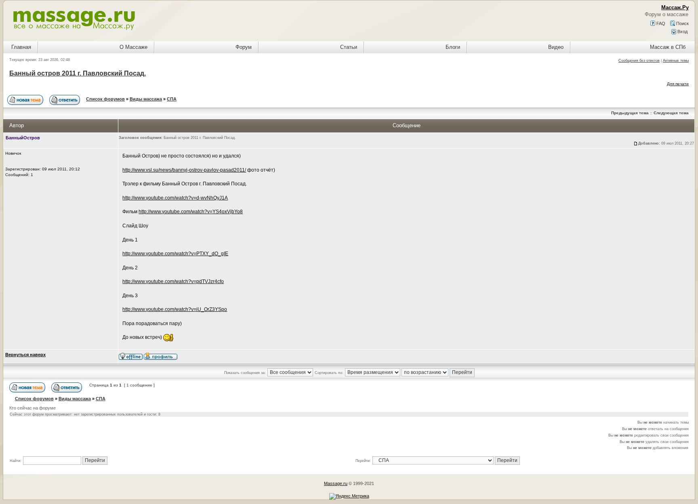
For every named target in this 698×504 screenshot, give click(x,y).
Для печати (678, 84)
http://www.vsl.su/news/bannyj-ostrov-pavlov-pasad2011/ (184, 170)
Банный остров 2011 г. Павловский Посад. (77, 73)
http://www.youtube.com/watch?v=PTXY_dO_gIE (175, 253)
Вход (681, 31)
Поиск (682, 23)
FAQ (660, 23)
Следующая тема (671, 113)
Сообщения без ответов (639, 61)
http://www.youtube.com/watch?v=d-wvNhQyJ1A (175, 198)
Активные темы (676, 61)
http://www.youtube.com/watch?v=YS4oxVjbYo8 (191, 211)
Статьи (348, 47)
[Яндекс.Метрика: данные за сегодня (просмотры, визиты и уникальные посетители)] (349, 496)
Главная (21, 47)
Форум (243, 47)
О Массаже (133, 47)
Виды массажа (146, 99)
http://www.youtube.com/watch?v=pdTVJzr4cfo (173, 281)
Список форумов (105, 99)
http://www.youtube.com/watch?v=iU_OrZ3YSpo (174, 309)
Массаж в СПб (667, 47)
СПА (172, 99)
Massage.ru (335, 483)
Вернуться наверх (25, 354)
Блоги (453, 47)
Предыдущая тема (630, 113)
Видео (555, 47)
